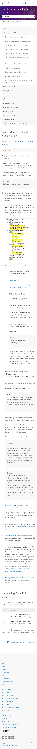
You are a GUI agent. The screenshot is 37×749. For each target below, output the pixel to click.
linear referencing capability (17, 508)
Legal (15, 745)
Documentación (7, 681)
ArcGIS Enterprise (10, 3)
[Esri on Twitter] (3, 737)
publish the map (16, 526)
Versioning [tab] (7, 95)
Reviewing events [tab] (10, 119)
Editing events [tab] (8, 111)
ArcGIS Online (6, 689)
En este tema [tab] (7, 150)
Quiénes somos (7, 715)
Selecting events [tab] (9, 99)
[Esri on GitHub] (9, 737)
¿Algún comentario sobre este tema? (22, 642)
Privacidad (30, 743)
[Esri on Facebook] (6, 737)
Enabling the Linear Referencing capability (18, 41)
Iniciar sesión (31, 3)
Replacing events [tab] (9, 115)
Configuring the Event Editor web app (17, 49)
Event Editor (5, 21)
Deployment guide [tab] (10, 33)
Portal (3, 666)
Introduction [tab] (8, 29)
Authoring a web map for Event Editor (16, 45)
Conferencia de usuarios (10, 724)
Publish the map (10, 505)
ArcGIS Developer (7, 701)
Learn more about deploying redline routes (19, 437)
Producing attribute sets (12, 68)
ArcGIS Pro (5, 692)
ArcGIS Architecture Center (10, 707)
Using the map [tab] (9, 91)
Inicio (3, 664)
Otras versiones (18, 141)
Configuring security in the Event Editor (17, 53)
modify (32, 549)
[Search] (22, 3)
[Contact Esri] (12, 737)
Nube (3, 675)
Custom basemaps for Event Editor (15, 72)
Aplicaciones (6, 678)
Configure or (20, 578)
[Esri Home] (5, 731)
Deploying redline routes (12, 76)
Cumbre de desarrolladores (11, 727)
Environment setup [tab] (10, 87)
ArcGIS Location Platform (10, 698)
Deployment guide (17, 21)
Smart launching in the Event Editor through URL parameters (18, 81)
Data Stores (5, 672)
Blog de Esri (6, 721)
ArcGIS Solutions (7, 704)
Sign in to (14, 280)
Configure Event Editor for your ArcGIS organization (17, 59)
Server (4, 669)
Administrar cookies (7, 745)
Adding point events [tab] (10, 103)
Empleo (4, 718)
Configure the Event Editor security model (18, 64)
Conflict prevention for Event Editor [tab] (15, 123)
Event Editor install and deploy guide (16, 37)
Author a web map (11, 535)
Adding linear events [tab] (11, 107)
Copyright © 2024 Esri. (8, 743)
